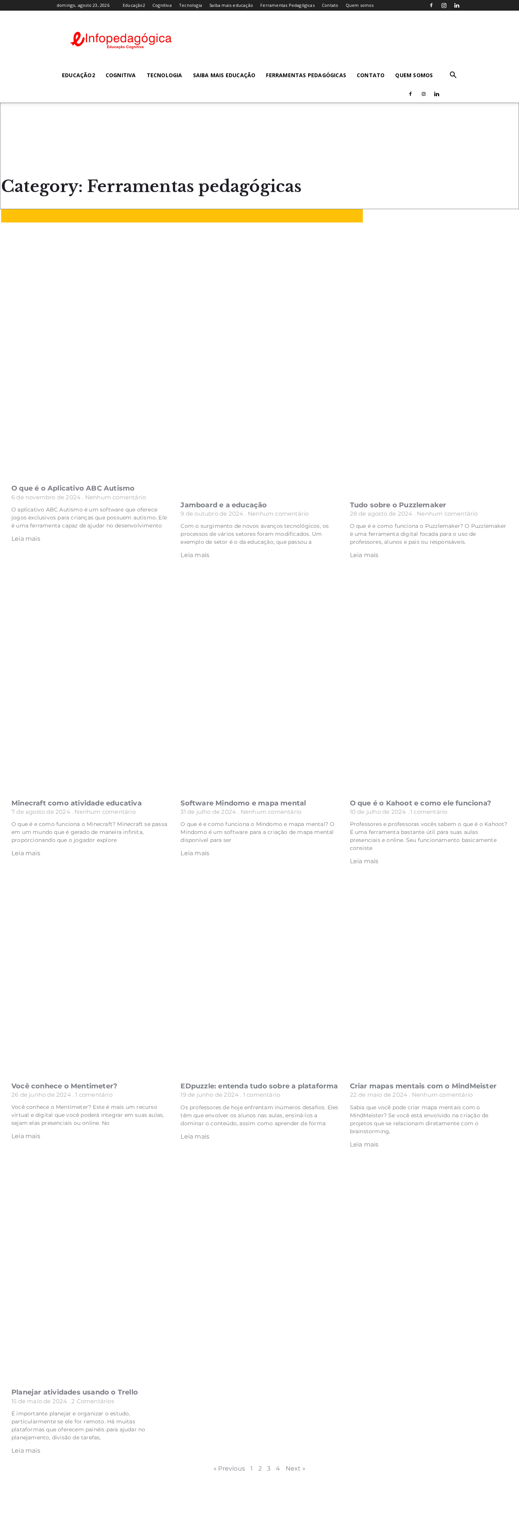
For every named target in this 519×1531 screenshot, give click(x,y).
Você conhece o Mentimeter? (64, 1086)
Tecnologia (190, 5)
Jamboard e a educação (223, 505)
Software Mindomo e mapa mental (243, 803)
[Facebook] (431, 5)
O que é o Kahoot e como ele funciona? (420, 803)
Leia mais (25, 538)
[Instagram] (444, 5)
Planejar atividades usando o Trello (74, 1392)
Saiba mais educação (231, 5)
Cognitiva (162, 5)
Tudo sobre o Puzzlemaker (398, 505)
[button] (453, 75)
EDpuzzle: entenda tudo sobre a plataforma (259, 1086)
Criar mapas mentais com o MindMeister (423, 1086)
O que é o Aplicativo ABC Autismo (72, 488)
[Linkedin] (456, 5)
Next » (295, 1468)
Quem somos (360, 5)
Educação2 (134, 5)
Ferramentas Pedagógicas (287, 5)
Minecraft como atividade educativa (76, 803)
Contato (330, 5)
